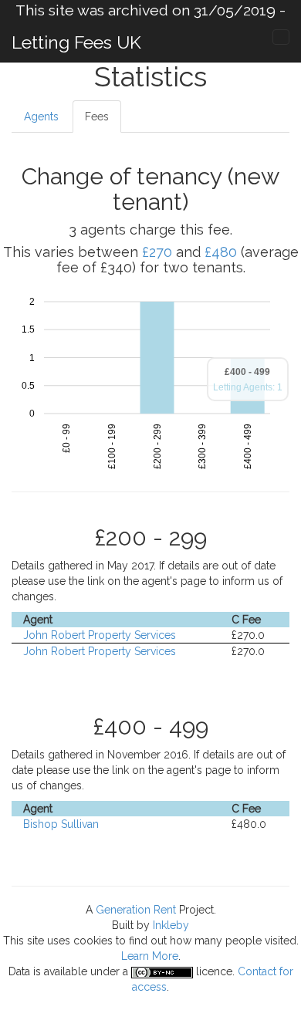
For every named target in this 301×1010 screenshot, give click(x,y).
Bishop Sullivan (61, 824)
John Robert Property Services (99, 635)
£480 (221, 252)
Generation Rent (136, 910)
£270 (157, 252)
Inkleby (171, 925)
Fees (97, 116)
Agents (41, 116)
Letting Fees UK (76, 42)
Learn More (149, 956)
